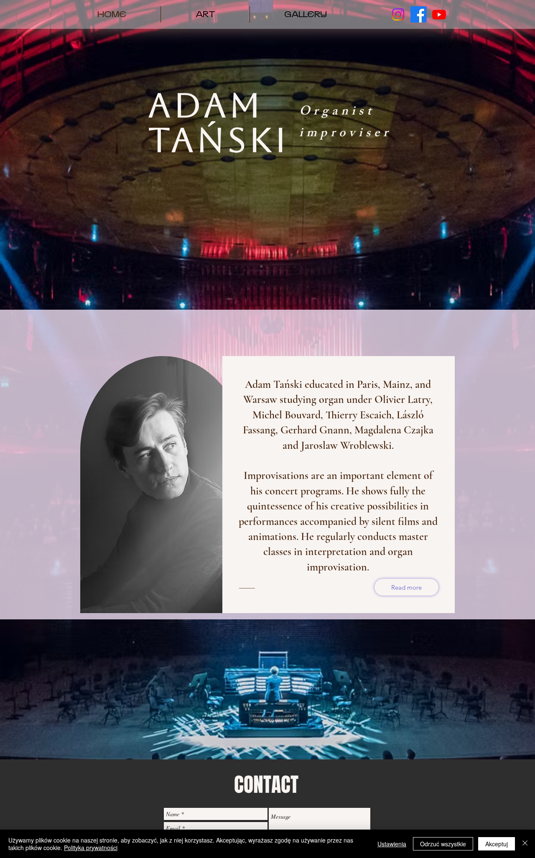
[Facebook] (418, 14)
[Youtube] (439, 14)
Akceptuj (496, 844)
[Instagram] (398, 14)
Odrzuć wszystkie (443, 844)
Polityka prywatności (90, 847)
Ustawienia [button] (391, 844)
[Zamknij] (525, 843)
